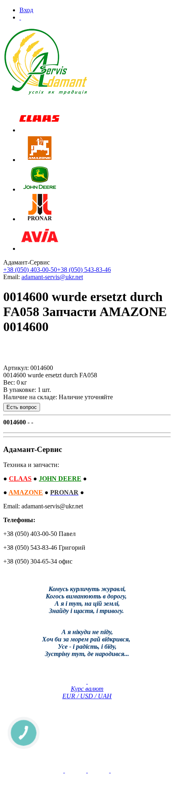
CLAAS (20, 478)
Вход (26, 9)
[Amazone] (39, 159)
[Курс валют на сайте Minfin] (87, 681)
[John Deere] (39, 189)
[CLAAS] (39, 130)
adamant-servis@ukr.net (52, 276)
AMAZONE (25, 492)
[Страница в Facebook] (87, 770)
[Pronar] (39, 218)
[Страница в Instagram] (110, 770)
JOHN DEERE (60, 478)
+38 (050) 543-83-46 (84, 269)
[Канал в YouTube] (64, 770)
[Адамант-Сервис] (45, 62)
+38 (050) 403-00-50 (30, 269)
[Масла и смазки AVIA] (39, 248)
